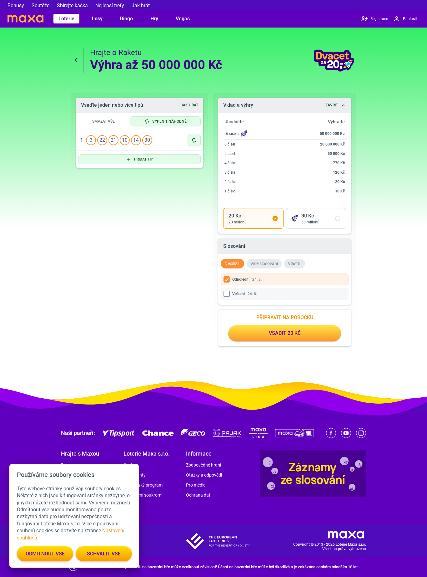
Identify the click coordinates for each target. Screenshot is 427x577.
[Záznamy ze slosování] (313, 473)
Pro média (196, 485)
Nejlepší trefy (109, 5)
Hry (154, 19)
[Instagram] (361, 433)
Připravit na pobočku (284, 317)
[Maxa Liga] (258, 433)
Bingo (126, 19)
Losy (97, 19)
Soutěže (40, 5)
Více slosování (264, 263)
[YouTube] (346, 433)
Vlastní (294, 263)
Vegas (183, 19)
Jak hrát (141, 5)
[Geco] (193, 433)
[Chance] (158, 433)
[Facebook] (331, 433)
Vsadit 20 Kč (285, 333)
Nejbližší (232, 263)
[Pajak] (227, 433)
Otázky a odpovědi (204, 474)
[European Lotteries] (218, 541)
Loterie (66, 19)
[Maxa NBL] (294, 433)
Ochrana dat (198, 495)
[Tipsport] (119, 433)
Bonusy (16, 5)
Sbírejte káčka (72, 5)
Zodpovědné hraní (203, 464)
